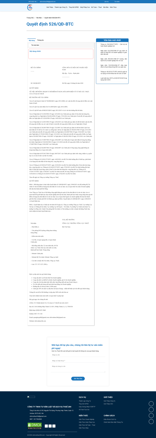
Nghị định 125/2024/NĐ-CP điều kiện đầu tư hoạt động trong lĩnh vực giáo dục (114, 66)
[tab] (31, 40)
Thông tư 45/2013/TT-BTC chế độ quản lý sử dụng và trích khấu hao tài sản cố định (114, 72)
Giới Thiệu (49, 7)
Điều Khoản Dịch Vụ (110, 419)
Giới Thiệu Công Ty (109, 401)
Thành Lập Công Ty (61, 7)
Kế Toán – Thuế (96, 7)
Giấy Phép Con (85, 7)
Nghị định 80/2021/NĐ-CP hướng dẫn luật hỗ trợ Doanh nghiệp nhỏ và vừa (114, 59)
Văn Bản (106, 7)
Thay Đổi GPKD (74, 7)
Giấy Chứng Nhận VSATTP (87, 407)
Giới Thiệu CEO (108, 404)
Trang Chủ (30, 18)
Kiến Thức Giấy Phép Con (87, 422)
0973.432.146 (39, 413)
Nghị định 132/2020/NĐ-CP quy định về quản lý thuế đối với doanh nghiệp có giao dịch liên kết (114, 52)
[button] (34, 45)
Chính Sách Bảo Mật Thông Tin (113, 422)
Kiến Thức (113, 7)
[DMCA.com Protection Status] (34, 426)
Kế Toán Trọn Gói (84, 409)
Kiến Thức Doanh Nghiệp (86, 419)
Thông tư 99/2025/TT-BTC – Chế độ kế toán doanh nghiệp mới (114, 45)
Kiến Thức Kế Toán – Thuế (87, 425)
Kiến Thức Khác (84, 428)
